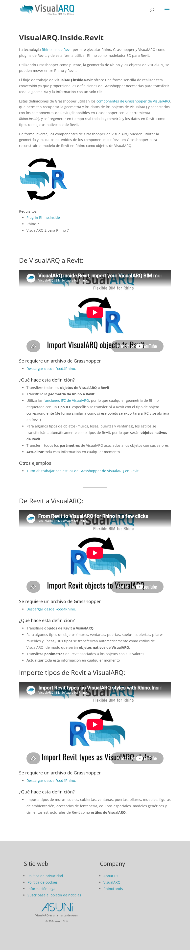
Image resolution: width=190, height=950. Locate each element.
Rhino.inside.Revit (57, 49)
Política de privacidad (45, 875)
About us (110, 875)
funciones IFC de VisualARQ (66, 400)
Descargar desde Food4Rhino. (51, 368)
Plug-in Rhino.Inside (43, 217)
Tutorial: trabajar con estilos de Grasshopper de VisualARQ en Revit (82, 470)
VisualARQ (111, 882)
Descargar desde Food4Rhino (50, 609)
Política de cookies (42, 882)
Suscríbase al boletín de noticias (54, 895)
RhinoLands (113, 888)
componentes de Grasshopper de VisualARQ (133, 101)
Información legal (41, 888)
